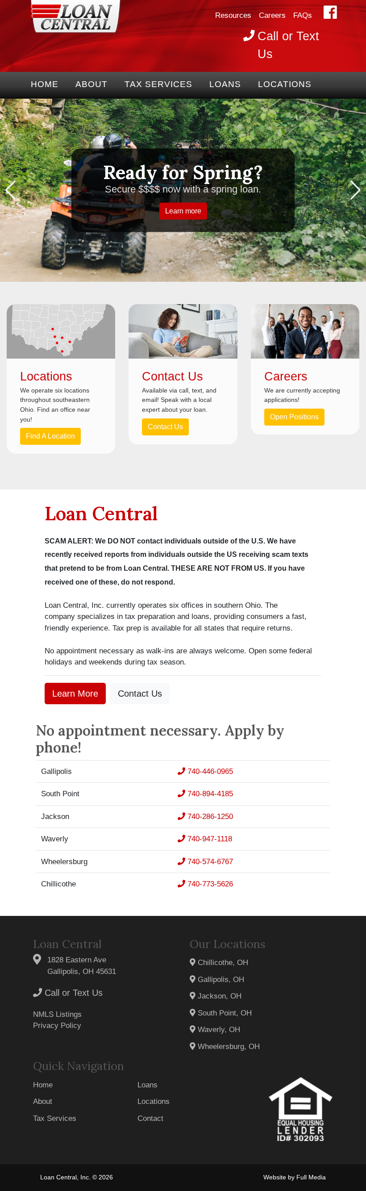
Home (44, 84)
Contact (150, 1118)
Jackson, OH (218, 996)
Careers (272, 15)
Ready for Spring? (183, 172)
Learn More (75, 693)
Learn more (183, 210)
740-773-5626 (209, 884)
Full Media (311, 1177)
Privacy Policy (57, 1025)
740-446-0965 (209, 771)
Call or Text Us (72, 993)
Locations (285, 84)
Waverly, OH (217, 1029)
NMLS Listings (57, 1014)
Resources (233, 15)
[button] (10, 190)
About (91, 84)
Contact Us (165, 426)
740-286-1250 (209, 816)
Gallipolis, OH (219, 979)
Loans (225, 84)
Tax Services (158, 84)
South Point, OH (223, 1013)
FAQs (302, 15)
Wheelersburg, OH (227, 1046)
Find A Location (50, 436)
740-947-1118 (208, 839)
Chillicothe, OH (221, 962)
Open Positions (294, 417)
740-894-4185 (209, 794)
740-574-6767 (209, 861)
